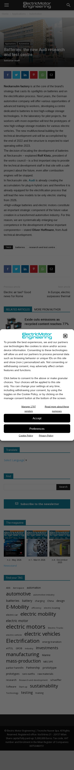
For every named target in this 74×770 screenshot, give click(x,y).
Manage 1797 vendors (28, 409)
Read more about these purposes (57, 409)
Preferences (37, 428)
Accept (37, 418)
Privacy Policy (46, 435)
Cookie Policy (26, 435)
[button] (65, 336)
